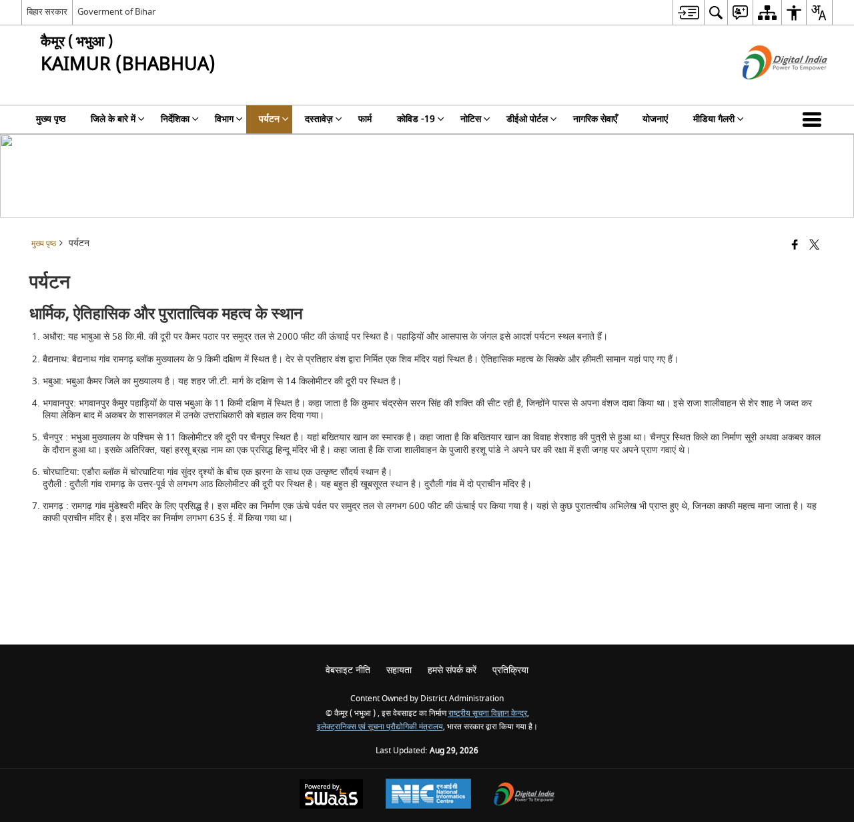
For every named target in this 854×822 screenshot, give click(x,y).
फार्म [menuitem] (365, 119)
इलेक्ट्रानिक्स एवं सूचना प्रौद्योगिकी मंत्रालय (380, 727)
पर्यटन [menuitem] (269, 119)
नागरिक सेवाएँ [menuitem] (595, 119)
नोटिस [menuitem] (470, 119)
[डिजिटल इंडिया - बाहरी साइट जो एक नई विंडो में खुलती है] (768, 91)
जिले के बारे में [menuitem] (113, 119)
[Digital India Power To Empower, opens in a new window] (524, 795)
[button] (815, 119)
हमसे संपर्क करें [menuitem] (452, 670)
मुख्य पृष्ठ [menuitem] (50, 119)
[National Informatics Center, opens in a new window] (428, 795)
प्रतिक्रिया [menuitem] (510, 670)
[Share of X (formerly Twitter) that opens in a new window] (814, 246)
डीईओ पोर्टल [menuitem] (527, 119)
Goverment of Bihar (116, 11)
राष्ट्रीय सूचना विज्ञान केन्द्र (487, 713)
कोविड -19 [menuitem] (416, 119)
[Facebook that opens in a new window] (795, 246)
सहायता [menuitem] (399, 670)
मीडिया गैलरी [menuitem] (714, 119)
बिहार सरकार (47, 11)
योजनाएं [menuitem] (655, 119)
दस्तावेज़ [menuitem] (319, 119)
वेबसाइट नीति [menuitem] (348, 670)
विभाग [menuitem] (224, 119)
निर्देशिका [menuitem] (175, 119)
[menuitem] (688, 12)
